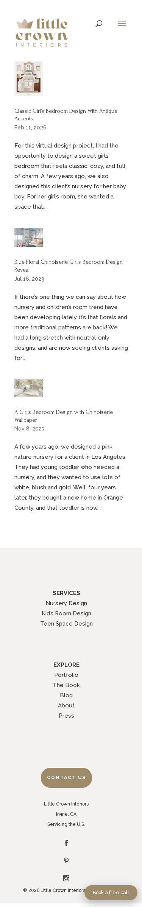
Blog (66, 695)
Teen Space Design (66, 623)
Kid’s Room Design (66, 613)
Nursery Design (66, 603)
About (66, 705)
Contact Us (66, 777)
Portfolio (66, 675)
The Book (66, 685)
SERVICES (66, 593)
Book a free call (111, 892)
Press (66, 715)
